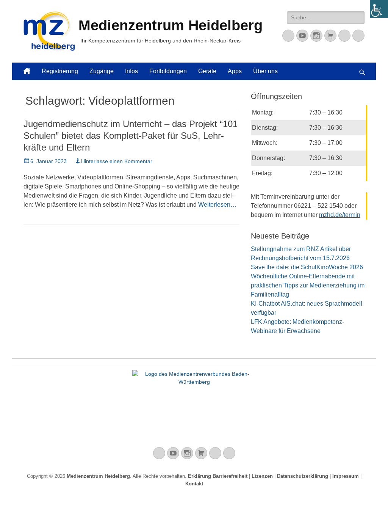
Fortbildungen (168, 71)
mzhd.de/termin (339, 215)
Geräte (207, 71)
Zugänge (101, 71)
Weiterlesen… (217, 204)
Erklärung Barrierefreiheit (217, 476)
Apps (235, 71)
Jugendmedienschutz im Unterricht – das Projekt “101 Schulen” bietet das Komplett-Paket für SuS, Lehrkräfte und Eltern (130, 135)
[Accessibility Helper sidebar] (379, 9)
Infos (131, 71)
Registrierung (60, 71)
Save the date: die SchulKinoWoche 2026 (307, 267)
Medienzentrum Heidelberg (98, 476)
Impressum (345, 476)
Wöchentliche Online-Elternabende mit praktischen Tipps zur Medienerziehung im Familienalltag (308, 285)
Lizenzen (262, 476)
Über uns (265, 71)
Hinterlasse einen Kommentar (116, 161)
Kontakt (194, 484)
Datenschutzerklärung (302, 476)
